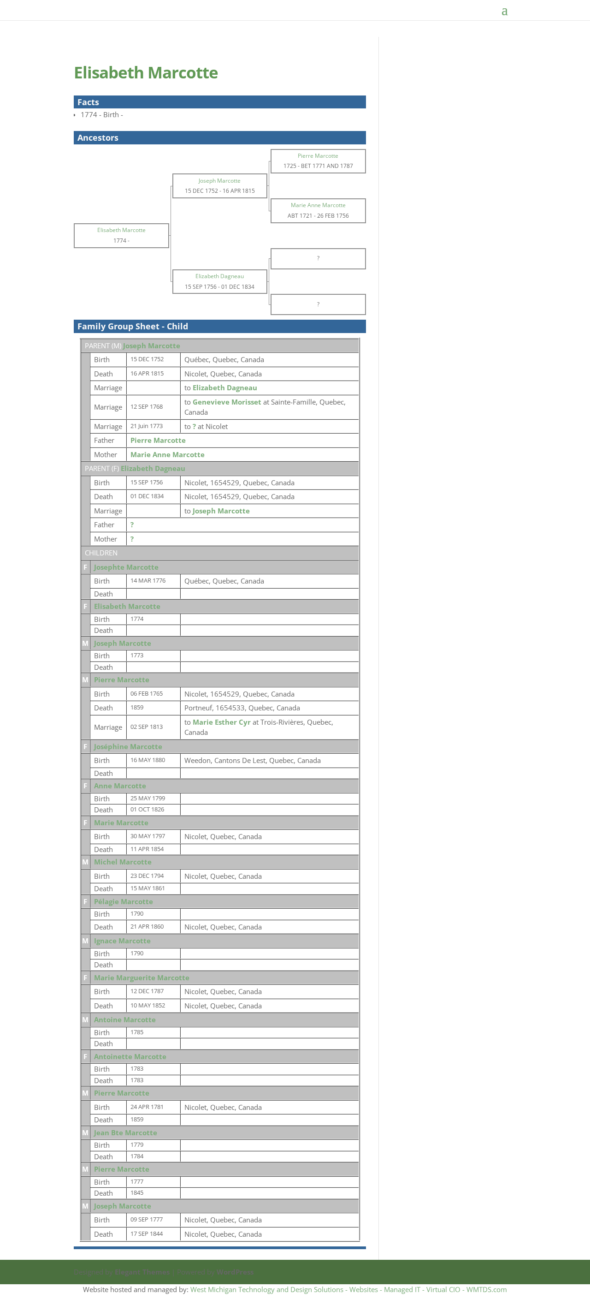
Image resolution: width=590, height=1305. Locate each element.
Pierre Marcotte (158, 440)
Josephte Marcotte (126, 567)
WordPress (235, 1271)
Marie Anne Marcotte (167, 454)
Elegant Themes (142, 1271)
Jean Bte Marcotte (125, 1132)
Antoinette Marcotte (130, 1056)
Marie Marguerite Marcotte (141, 977)
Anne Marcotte (120, 785)
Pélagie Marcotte (123, 901)
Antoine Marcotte (125, 1019)
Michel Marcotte (123, 861)
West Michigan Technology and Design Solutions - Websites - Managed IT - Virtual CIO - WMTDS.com (348, 1289)
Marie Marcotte (121, 822)
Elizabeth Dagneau (153, 468)
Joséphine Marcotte (128, 746)
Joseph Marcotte (151, 345)
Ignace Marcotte (122, 940)
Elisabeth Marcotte (127, 606)
